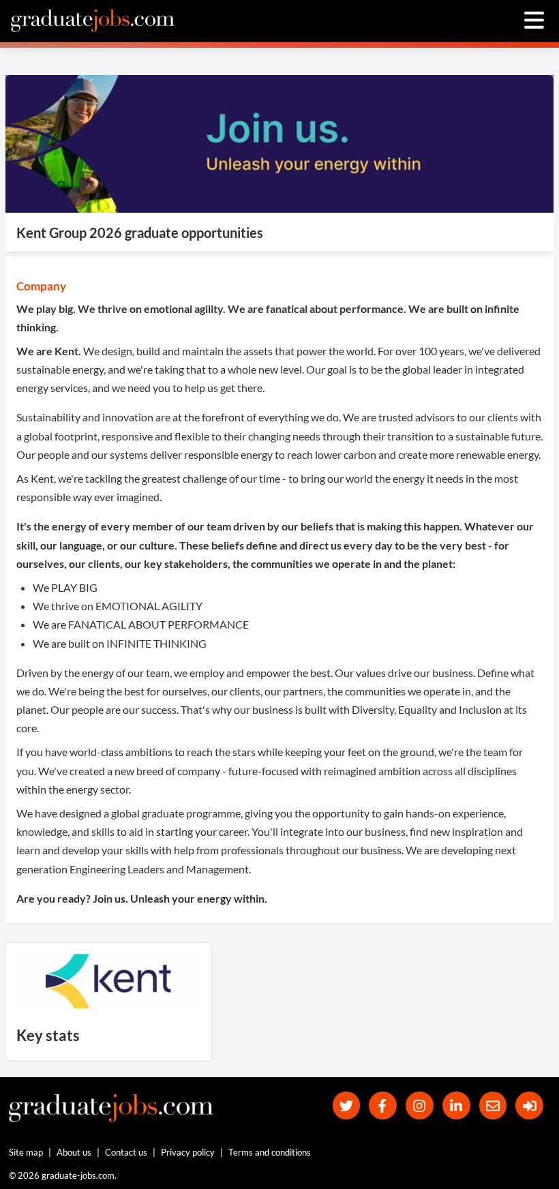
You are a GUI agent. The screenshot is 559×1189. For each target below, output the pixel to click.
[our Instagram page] (420, 1105)
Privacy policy (188, 1152)
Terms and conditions (269, 1152)
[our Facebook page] (383, 1105)
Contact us (126, 1152)
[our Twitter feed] (347, 1105)
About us (74, 1152)
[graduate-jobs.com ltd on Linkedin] (456, 1105)
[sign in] (529, 1105)
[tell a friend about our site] (493, 1105)
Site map (26, 1152)
